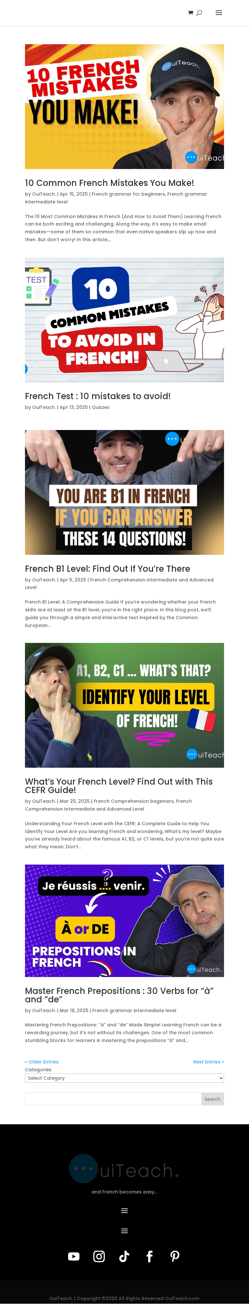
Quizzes (101, 407)
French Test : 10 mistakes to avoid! (98, 396)
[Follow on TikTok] (124, 1256)
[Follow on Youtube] (74, 1256)
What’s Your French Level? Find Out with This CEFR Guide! (119, 786)
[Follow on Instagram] (99, 1256)
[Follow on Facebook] (149, 1256)
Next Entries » (208, 1062)
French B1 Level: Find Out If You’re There (107, 569)
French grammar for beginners (128, 194)
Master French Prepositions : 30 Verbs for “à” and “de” (119, 995)
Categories (38, 1069)
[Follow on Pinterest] (175, 1256)
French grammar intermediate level (134, 1010)
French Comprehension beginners (134, 801)
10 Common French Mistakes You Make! (109, 183)
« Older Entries (42, 1062)
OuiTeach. (44, 194)
